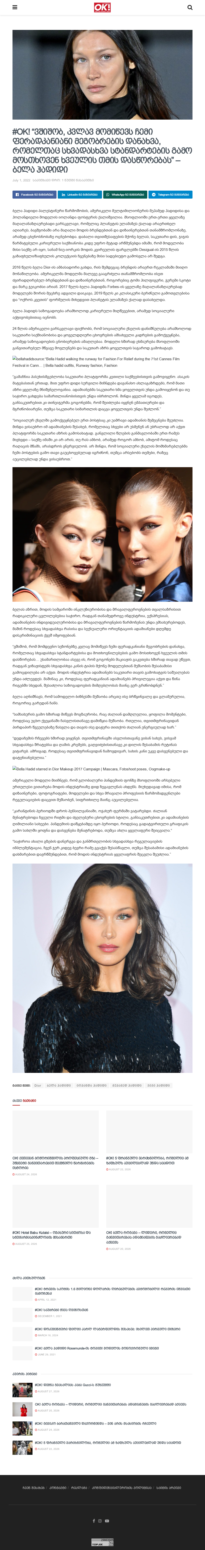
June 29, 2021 (46, 1354)
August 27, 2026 (48, 1391)
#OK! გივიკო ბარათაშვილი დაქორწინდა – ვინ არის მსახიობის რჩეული (95, 1423)
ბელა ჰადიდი (59, 1085)
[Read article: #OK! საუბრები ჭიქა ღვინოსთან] (22, 1315)
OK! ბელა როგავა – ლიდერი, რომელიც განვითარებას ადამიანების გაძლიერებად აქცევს (143, 1237)
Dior (37, 1085)
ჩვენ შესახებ (33, 1488)
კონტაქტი (58, 1488)
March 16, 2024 (47, 1335)
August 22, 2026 (119, 1169)
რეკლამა (79, 1488)
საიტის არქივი (168, 1488)
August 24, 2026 (26, 1174)
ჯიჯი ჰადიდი (159, 1085)
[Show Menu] (14, 7)
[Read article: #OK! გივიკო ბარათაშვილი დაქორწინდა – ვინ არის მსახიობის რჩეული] (22, 1428)
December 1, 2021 (49, 1316)
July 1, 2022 (21, 180)
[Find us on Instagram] (100, 1521)
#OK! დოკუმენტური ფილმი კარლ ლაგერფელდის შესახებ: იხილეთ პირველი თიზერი (107, 1329)
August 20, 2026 (119, 1249)
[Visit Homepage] (102, 7)
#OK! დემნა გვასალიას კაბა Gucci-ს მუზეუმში (73, 1385)
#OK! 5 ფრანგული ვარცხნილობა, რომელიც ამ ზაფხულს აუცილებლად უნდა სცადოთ (108, 1443)
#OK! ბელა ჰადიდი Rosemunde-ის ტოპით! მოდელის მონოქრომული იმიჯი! (97, 1348)
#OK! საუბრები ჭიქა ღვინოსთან (61, 1310)
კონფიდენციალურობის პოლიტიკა (122, 1488)
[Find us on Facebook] (94, 1521)
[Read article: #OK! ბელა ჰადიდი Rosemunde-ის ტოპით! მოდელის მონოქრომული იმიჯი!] (22, 1353)
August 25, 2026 (26, 1244)
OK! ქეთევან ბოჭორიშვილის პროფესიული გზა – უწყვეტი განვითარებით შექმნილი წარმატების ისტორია (55, 1163)
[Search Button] (190, 7)
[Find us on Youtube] (107, 1521)
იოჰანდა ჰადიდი (92, 1085)
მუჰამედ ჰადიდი (127, 1085)
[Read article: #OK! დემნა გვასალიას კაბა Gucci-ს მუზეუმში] (22, 1390)
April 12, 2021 (46, 1299)
